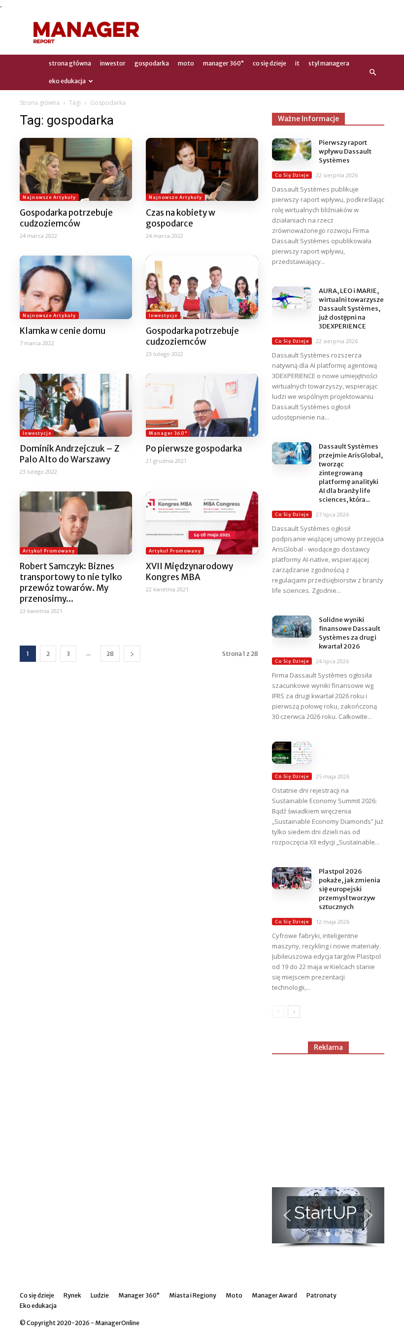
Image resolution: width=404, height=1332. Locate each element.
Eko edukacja (67, 81)
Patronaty (321, 1295)
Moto (186, 63)
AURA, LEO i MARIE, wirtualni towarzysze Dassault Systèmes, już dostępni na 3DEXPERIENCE (351, 308)
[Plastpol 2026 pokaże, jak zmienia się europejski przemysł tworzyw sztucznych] (291, 878)
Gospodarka (152, 63)
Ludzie (100, 1295)
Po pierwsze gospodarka (194, 448)
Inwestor (113, 63)
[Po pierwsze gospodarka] (202, 405)
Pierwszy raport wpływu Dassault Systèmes (345, 151)
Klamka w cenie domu (62, 330)
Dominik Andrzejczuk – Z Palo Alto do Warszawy (69, 454)
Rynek (72, 1295)
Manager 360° (223, 63)
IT (297, 63)
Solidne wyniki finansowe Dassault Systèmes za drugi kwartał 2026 (349, 633)
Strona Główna (70, 63)
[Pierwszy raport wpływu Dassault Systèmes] (291, 149)
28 (110, 653)
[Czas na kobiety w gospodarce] (202, 169)
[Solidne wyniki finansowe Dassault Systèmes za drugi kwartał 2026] (291, 627)
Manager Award (274, 1295)
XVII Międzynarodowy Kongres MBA (189, 572)
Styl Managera (328, 63)
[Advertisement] (268, 32)
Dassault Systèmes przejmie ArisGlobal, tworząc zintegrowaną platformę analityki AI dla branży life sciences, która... (351, 473)
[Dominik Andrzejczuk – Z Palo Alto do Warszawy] (76, 405)
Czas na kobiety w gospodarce (180, 218)
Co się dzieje (269, 63)
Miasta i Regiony (192, 1295)
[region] (328, 1217)
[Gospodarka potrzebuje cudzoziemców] (76, 169)
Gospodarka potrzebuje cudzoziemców (66, 218)
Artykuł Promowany (49, 550)
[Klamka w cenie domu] (76, 287)
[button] (372, 72)
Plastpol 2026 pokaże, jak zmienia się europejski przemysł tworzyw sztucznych (349, 889)
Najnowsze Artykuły (49, 197)
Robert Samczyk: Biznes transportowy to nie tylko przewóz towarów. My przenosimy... (71, 582)
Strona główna (40, 102)
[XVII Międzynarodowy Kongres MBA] (202, 522)
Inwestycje (163, 315)
